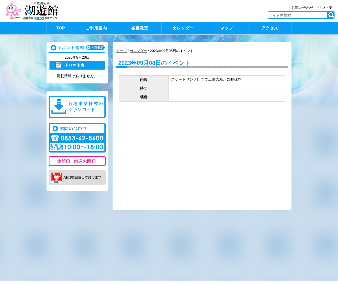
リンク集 (325, 7)
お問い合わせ (302, 7)
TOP (60, 28)
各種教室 (139, 28)
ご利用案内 (96, 28)
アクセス (269, 28)
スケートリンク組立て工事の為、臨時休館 (206, 79)
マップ (226, 28)
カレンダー (183, 28)
